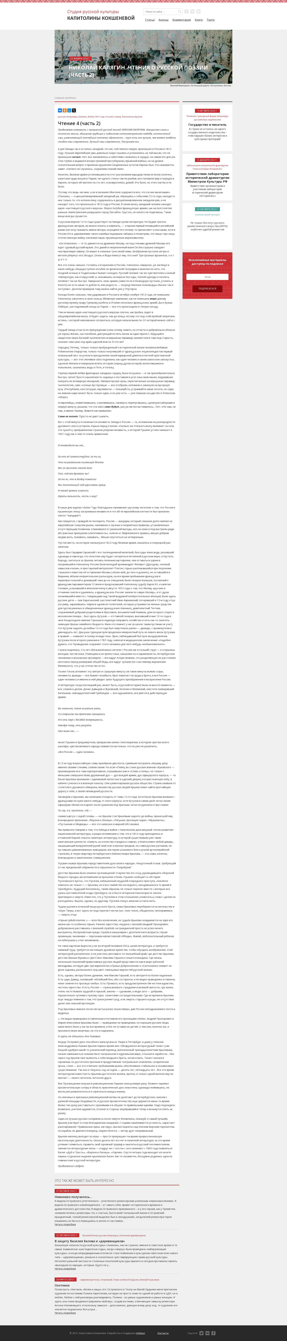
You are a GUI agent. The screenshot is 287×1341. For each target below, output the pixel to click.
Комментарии (181, 20)
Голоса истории (201, 168)
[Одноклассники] (65, 110)
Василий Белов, (90, 1235)
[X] (74, 110)
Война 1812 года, (96, 116)
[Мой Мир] (69, 110)
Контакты (163, 1333)
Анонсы (163, 20)
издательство (214, 119)
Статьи (150, 20)
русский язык (200, 119)
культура (215, 214)
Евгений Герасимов (149, 1279)
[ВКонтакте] (60, 110)
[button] (180, 11)
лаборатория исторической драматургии (207, 165)
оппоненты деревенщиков (132, 1235)
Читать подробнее (65, 1224)
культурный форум (206, 116)
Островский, (107, 1279)
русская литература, (68, 116)
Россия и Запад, (113, 116)
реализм (199, 214)
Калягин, (83, 116)
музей (207, 214)
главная (59, 98)
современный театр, (90, 1279)
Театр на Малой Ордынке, (126, 1279)
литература (222, 116)
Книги (199, 20)
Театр (211, 20)
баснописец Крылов (132, 116)
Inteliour (140, 1333)
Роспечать (192, 116)
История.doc (215, 168)
